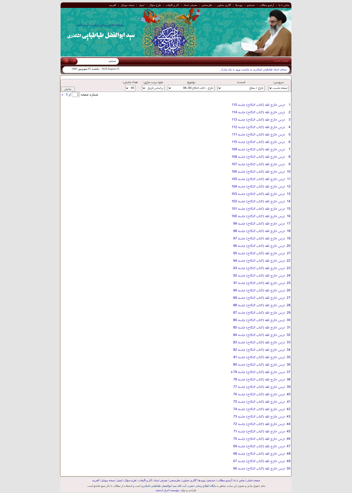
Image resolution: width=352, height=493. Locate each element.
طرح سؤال (155, 5)
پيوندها (239, 5)
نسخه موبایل (128, 5)
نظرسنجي (206, 5)
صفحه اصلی (253, 480)
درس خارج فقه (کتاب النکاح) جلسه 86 (259, 320)
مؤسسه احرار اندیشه (167, 490)
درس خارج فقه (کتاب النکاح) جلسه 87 (259, 313)
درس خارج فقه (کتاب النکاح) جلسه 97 (259, 238)
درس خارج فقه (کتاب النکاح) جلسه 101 (258, 209)
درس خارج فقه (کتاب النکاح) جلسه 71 (259, 431)
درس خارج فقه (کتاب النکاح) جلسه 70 (259, 439)
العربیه (112, 5)
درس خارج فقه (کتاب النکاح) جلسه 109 (258, 149)
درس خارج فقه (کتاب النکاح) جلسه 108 (258, 157)
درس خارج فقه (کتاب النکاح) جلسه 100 (258, 216)
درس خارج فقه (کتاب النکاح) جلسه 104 (258, 186)
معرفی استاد (190, 5)
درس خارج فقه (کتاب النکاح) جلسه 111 (258, 134)
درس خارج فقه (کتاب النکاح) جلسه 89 (259, 298)
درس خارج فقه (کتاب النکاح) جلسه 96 (259, 246)
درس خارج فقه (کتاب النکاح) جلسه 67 (259, 461)
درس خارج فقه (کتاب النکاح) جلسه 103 (258, 194)
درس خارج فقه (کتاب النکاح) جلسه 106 (258, 172)
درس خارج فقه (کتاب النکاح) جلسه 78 (259, 379)
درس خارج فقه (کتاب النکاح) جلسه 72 (259, 424)
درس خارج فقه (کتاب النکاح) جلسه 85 (259, 327)
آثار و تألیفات (172, 5)
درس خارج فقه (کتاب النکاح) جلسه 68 (259, 454)
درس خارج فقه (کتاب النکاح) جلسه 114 (258, 112)
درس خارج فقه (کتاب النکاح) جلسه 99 (259, 224)
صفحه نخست (281, 60)
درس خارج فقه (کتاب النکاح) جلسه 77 (259, 387)
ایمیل (141, 5)
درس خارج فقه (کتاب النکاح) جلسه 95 (259, 253)
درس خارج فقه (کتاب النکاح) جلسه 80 (259, 365)
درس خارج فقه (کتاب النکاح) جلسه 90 (259, 290)
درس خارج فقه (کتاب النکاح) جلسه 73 (259, 417)
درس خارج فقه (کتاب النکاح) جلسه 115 (258, 105)
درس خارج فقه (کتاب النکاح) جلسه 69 (259, 446)
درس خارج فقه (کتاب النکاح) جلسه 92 (259, 275)
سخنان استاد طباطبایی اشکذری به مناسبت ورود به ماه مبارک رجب (251, 69)
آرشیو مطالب (266, 5)
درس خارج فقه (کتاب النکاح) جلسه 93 (259, 268)
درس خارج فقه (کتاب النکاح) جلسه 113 (258, 120)
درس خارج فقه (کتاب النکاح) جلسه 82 (259, 350)
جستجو (251, 5)
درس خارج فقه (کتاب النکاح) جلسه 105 (258, 179)
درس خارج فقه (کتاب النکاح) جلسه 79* (257, 372)
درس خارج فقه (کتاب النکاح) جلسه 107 (258, 164)
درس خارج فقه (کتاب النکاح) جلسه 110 (258, 142)
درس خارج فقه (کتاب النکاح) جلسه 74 (259, 409)
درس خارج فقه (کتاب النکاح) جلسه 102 (258, 201)
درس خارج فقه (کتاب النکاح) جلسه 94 (259, 261)
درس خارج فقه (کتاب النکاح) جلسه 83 (259, 342)
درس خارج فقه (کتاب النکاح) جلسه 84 (259, 335)
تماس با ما (284, 5)
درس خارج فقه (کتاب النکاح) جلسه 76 (259, 394)
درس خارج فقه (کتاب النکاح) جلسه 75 (259, 402)
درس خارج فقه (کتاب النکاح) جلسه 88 (259, 305)
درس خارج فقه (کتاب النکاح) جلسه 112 (258, 127)
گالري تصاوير (224, 5)
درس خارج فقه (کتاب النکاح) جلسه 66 (259, 468)
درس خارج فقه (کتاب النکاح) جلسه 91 (259, 283)
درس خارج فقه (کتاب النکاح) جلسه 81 (259, 357)
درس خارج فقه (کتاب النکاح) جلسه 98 (259, 231)
